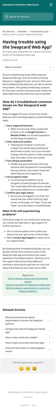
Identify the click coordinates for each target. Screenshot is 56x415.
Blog (34, 405)
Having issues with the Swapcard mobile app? (28, 284)
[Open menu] (51, 4)
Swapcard (24, 405)
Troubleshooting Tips (39, 31)
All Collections (9, 31)
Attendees (22, 31)
